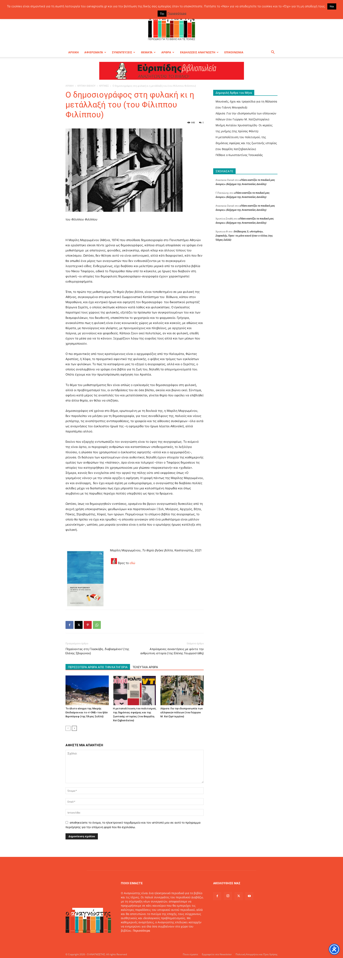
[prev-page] (68, 728)
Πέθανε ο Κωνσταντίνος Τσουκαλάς (239, 155)
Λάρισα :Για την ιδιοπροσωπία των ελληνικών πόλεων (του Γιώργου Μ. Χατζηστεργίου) (181, 712)
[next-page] (74, 728)
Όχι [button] (162, 13)
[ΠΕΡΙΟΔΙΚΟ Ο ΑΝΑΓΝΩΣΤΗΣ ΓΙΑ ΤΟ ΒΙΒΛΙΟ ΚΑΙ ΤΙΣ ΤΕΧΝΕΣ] (171, 27)
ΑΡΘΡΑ (166, 52)
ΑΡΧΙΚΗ (73, 52)
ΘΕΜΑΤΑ (146, 52)
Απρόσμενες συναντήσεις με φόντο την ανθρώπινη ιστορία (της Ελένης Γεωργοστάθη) (172, 651)
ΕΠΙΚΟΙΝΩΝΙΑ (233, 52)
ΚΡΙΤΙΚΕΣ (104, 85)
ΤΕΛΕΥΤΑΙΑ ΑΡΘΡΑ (145, 667)
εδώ (132, 563)
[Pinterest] (88, 625)
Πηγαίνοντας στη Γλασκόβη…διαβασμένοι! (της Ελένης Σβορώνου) (97, 651)
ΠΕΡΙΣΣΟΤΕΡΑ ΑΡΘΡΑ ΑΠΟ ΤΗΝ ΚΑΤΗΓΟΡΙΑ (98, 667)
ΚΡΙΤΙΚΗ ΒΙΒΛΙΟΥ (86, 85)
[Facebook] (69, 625)
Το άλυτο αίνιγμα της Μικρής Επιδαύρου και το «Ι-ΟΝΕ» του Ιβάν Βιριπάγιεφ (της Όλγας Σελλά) (87, 712)
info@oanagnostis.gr (152, 939)
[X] (79, 625)
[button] (272, 53)
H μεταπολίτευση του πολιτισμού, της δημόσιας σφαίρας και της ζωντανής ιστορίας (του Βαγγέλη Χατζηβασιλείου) (246, 143)
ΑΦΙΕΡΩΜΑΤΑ (93, 52)
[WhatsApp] (97, 625)
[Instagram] (228, 896)
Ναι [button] (332, 6)
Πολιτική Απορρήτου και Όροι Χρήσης (256, 954)
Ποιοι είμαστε (190, 954)
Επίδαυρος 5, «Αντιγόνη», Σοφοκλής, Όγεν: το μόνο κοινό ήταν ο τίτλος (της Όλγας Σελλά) (244, 235)
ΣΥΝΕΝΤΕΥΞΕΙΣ (122, 52)
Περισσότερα (141, 930)
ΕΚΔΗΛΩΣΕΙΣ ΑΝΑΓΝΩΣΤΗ (197, 52)
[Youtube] (249, 896)
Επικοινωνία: (130, 939)
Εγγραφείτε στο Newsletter (217, 954)
